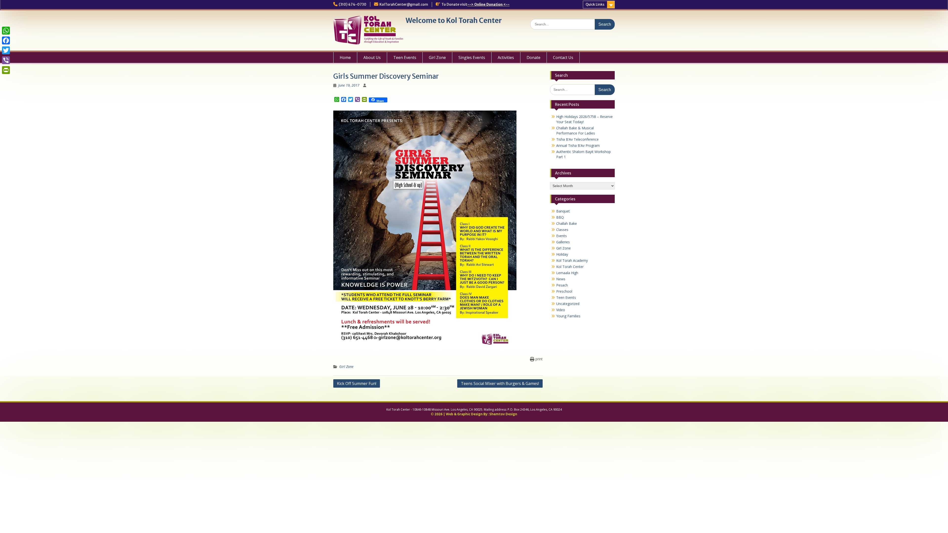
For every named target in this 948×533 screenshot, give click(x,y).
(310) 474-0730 (352, 4)
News (560, 279)
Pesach (562, 285)
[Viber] (6, 60)
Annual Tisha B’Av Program (578, 145)
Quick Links (595, 4)
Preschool (564, 291)
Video (560, 309)
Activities (506, 57)
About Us (372, 57)
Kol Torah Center (570, 266)
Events (561, 235)
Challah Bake (566, 223)
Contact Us (563, 57)
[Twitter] (6, 50)
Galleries (563, 242)
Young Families (568, 316)
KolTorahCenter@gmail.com (403, 4)
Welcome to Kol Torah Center (454, 20)
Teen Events (404, 57)
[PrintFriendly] (6, 70)
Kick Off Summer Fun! (356, 383)
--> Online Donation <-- (488, 4)
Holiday (562, 254)
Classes (562, 229)
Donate (533, 57)
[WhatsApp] (6, 31)
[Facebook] (6, 40)
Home (345, 57)
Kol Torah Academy (572, 260)
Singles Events (471, 57)
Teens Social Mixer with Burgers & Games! (500, 383)
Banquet (563, 211)
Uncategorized (567, 303)
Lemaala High (567, 272)
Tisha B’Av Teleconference (577, 139)
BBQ (560, 217)
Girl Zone (437, 57)
